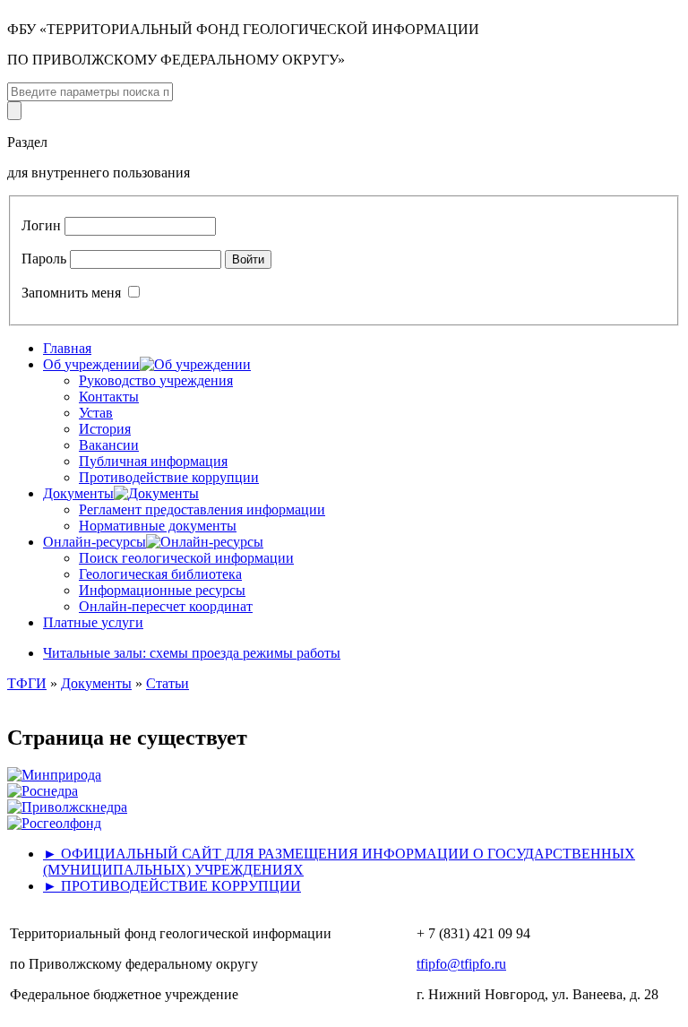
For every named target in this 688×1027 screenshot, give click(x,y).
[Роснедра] (42, 790)
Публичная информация (153, 461)
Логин (41, 225)
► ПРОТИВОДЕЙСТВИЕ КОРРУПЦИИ (172, 885)
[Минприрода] (54, 774)
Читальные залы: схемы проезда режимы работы (191, 652)
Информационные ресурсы (162, 590)
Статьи (167, 683)
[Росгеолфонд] (54, 823)
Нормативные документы (157, 525)
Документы (96, 683)
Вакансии (109, 445)
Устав (96, 412)
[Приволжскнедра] (67, 807)
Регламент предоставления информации (202, 509)
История (105, 428)
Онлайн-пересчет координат (166, 606)
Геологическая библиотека (160, 574)
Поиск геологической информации (186, 557)
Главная (67, 348)
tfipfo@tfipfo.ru (461, 963)
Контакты (109, 396)
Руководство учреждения (156, 380)
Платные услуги (93, 622)
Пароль (44, 258)
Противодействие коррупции (169, 477)
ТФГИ (27, 683)
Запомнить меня (71, 292)
